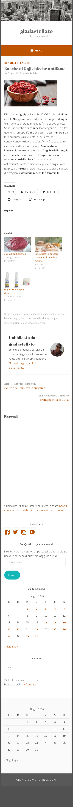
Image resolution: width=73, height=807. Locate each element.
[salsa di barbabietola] (17, 244)
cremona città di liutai (53, 398)
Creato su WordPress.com (36, 779)
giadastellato (36, 30)
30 (36, 636)
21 (18, 629)
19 (64, 622)
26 (64, 629)
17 (45, 622)
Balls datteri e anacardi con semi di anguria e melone (47, 257)
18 (55, 622)
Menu (39, 50)
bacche (60, 314)
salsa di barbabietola (15, 253)
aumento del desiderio (42, 314)
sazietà (27, 323)
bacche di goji (11, 318)
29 (27, 636)
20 (8, 629)
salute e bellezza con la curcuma (24, 386)
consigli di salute (17, 62)
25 (55, 629)
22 (27, 629)
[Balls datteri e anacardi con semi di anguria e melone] (48, 244)
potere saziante (13, 323)
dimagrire (47, 318)
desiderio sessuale (31, 318)
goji (56, 318)
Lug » (15, 646)
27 (8, 636)
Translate (31, 684)
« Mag (7, 646)
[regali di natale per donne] (17, 280)
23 (36, 629)
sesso (35, 323)
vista (43, 323)
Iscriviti (12, 575)
